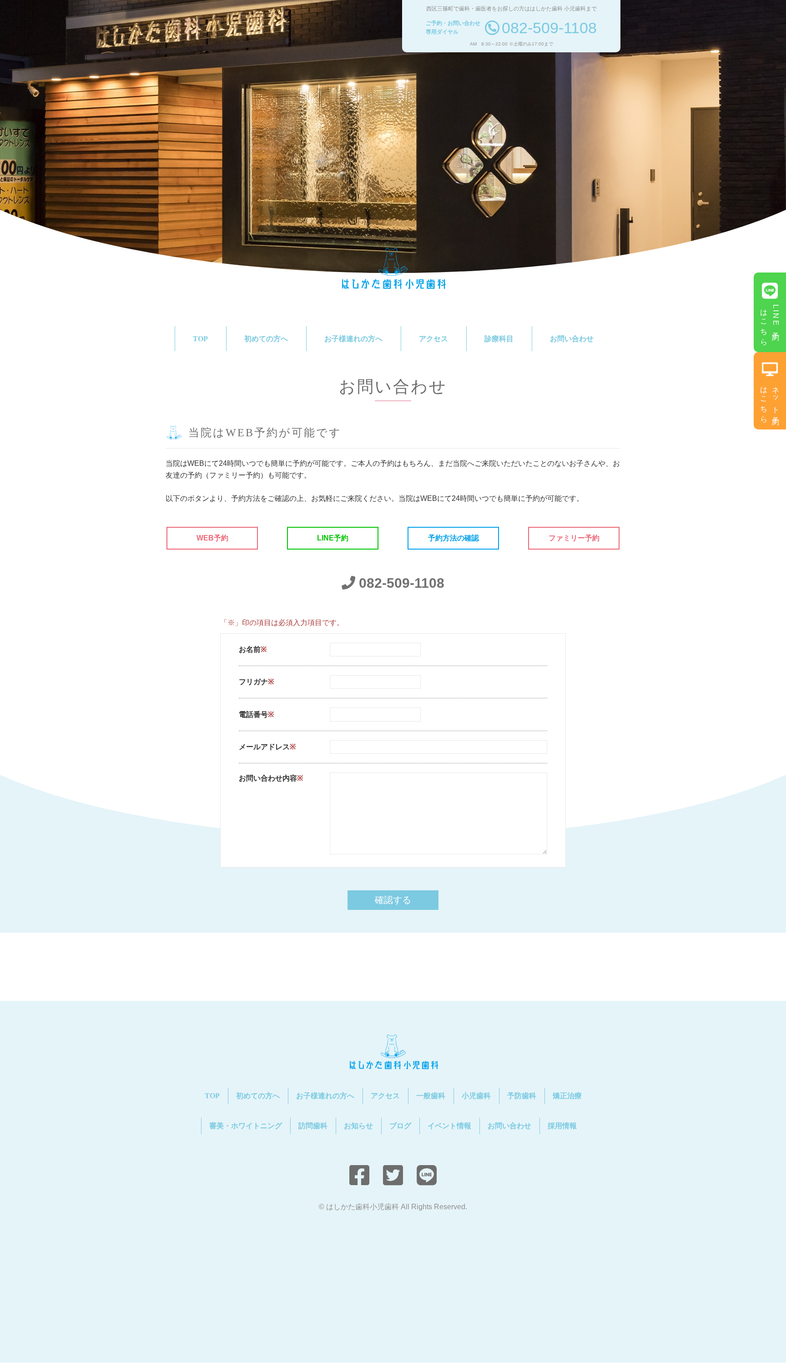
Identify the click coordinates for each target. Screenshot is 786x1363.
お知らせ (358, 1126)
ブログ (400, 1126)
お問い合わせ (572, 339)
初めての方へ (266, 339)
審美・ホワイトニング (245, 1126)
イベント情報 (449, 1126)
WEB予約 (212, 538)
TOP (200, 339)
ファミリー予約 (574, 538)
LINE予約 (332, 538)
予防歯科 (521, 1096)
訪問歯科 (313, 1126)
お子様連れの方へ (353, 339)
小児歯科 (476, 1096)
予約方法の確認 (453, 538)
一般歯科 (430, 1096)
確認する (393, 900)
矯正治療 (567, 1096)
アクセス (433, 339)
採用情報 (562, 1126)
